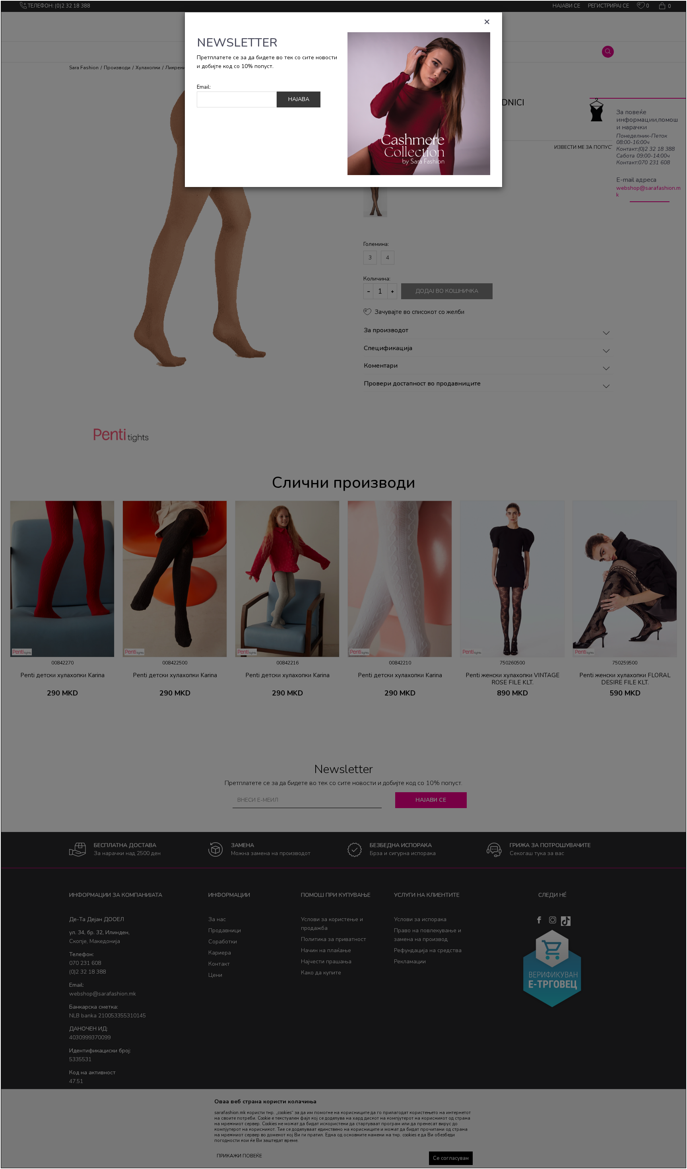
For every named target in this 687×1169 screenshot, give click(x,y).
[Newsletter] (418, 103)
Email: (204, 87)
